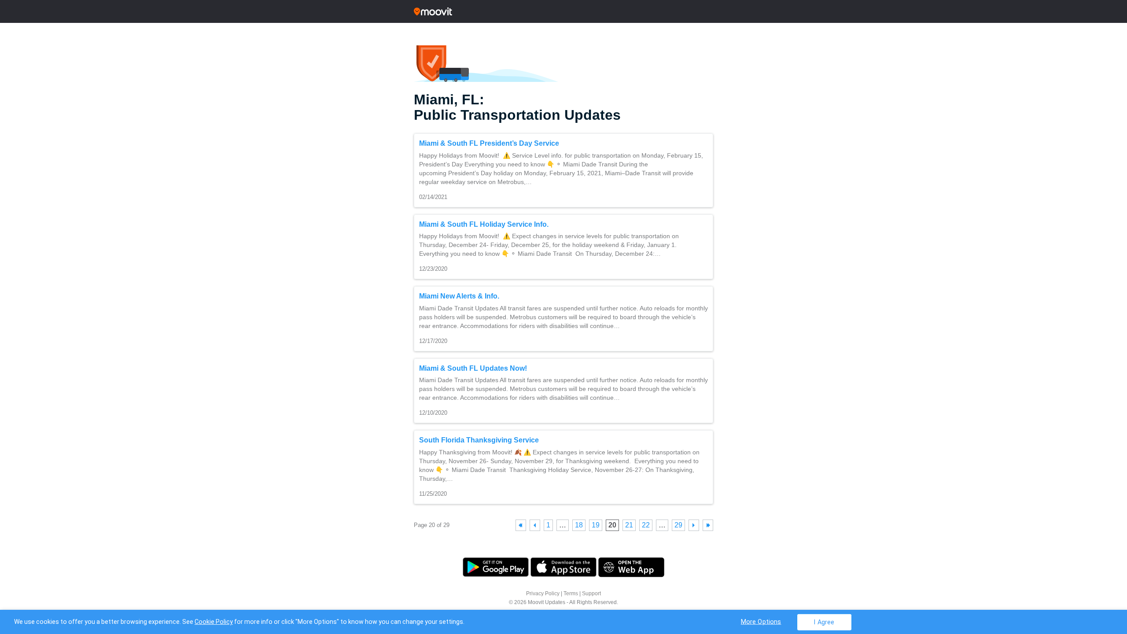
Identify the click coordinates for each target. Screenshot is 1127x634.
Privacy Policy (543, 593)
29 (678, 525)
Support (591, 593)
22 (646, 525)
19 (596, 525)
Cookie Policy (214, 621)
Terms (571, 593)
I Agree (824, 622)
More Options (761, 621)
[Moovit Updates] (563, 11)
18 (579, 525)
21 (629, 525)
